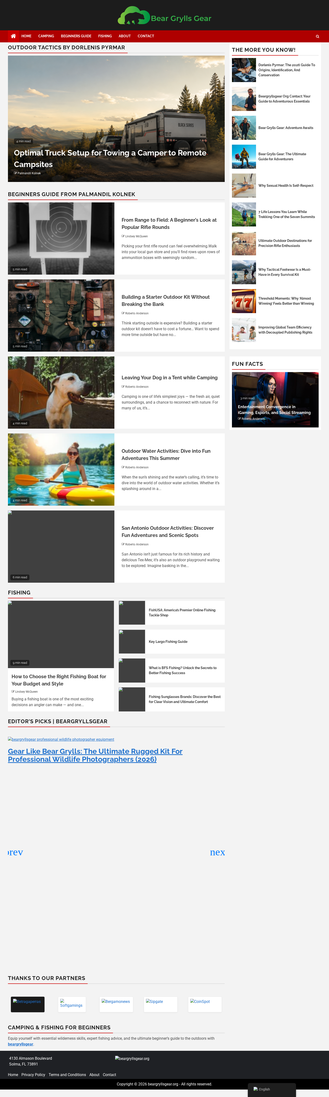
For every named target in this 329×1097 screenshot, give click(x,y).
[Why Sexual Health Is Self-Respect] (244, 186)
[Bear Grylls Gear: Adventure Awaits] (244, 128)
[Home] (13, 36)
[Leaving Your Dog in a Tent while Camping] (61, 392)
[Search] (318, 36)
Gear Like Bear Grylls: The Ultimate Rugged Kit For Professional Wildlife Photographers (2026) (95, 755)
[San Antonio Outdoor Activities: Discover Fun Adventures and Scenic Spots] (61, 546)
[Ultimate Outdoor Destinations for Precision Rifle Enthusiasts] (244, 243)
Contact (146, 36)
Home (26, 36)
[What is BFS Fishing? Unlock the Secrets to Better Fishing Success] (132, 670)
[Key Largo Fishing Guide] (132, 642)
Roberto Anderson (137, 313)
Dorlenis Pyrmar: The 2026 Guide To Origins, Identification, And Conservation (286, 70)
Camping (46, 36)
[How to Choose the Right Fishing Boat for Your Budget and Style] (61, 634)
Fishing (105, 36)
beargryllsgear (20, 1044)
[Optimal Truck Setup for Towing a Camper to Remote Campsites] (116, 119)
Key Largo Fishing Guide (168, 642)
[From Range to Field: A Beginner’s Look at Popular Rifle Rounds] (61, 238)
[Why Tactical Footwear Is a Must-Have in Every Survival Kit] (244, 272)
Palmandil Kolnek (29, 173)
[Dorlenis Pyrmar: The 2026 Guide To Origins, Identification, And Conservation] (244, 70)
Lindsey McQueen (136, 236)
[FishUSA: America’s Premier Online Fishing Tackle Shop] (132, 613)
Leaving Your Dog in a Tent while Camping (170, 378)
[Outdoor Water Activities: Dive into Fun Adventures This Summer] (61, 469)
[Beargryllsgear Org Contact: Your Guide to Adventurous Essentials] (244, 99)
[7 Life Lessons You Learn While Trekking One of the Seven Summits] (244, 214)
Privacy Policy (33, 1074)
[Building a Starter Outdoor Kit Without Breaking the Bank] (61, 315)
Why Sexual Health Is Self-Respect (285, 185)
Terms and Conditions (67, 1074)
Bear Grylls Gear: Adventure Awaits (285, 128)
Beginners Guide (76, 36)
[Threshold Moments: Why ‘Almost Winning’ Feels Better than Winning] (244, 301)
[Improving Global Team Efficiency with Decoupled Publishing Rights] (244, 330)
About (125, 36)
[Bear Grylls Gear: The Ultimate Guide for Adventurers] (244, 157)
